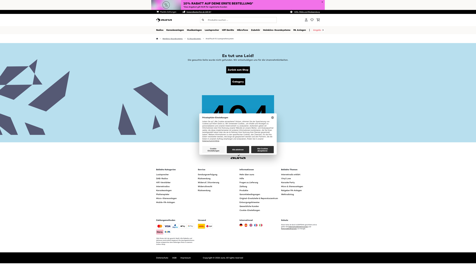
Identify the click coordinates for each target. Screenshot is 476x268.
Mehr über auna (246, 174)
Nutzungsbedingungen (289, 229)
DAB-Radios (162, 178)
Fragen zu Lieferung (248, 182)
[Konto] (306, 20)
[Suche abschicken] (203, 19)
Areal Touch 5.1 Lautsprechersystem (220, 39)
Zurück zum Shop (238, 69)
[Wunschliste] (312, 20)
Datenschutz (162, 257)
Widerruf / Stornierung (208, 182)
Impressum (185, 257)
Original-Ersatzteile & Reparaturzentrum (258, 198)
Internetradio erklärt (290, 174)
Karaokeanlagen (164, 190)
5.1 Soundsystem (194, 39)
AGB (174, 257)
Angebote (318, 30)
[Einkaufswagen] (318, 20)
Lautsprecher (162, 174)
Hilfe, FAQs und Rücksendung (307, 12)
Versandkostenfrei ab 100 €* (198, 12)
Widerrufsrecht (205, 186)
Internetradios (163, 186)
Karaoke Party (288, 182)
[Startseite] (159, 39)
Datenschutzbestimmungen (298, 227)
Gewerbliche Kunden (249, 206)
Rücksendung (204, 178)
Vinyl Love (286, 178)
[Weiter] (323, 30)
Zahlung (243, 186)
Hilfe (241, 178)
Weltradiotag (287, 194)
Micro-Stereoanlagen (166, 198)
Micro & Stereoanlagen (292, 186)
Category (238, 81)
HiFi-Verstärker (163, 182)
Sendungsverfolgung (207, 174)
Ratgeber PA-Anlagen (291, 190)
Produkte (243, 190)
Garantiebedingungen (249, 194)
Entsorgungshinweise (249, 202)
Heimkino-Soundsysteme (173, 39)
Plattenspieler (162, 194)
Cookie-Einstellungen (249, 210)
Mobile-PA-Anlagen (165, 202)
